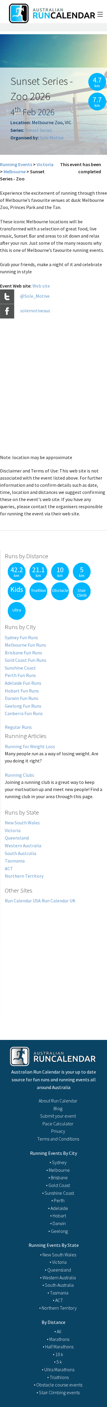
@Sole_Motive (35, 296)
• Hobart (58, 1216)
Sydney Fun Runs (21, 637)
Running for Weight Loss (30, 746)
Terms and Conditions (58, 1139)
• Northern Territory (58, 1308)
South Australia (20, 853)
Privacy (58, 1131)
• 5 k (58, 1362)
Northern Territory (24, 876)
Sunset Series (38, 130)
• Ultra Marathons (58, 1369)
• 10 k (58, 1354)
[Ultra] (15, 618)
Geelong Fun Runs (23, 706)
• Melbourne (58, 1170)
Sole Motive (52, 138)
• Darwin (58, 1223)
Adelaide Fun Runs (23, 683)
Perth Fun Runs (20, 675)
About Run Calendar (58, 1101)
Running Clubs (19, 775)
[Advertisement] (53, 964)
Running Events (16, 164)
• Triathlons (58, 1377)
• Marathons (58, 1339)
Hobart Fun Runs (22, 691)
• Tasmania (58, 1293)
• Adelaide (58, 1208)
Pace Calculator (58, 1124)
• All (58, 1331)
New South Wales (22, 823)
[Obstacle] (58, 598)
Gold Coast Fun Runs (25, 660)
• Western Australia (58, 1277)
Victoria (45, 164)
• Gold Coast (58, 1185)
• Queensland (58, 1270)
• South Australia (58, 1285)
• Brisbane (58, 1177)
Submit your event (58, 1116)
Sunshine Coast (20, 668)
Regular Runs (18, 727)
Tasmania (15, 861)
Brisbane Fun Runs (23, 653)
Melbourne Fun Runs (25, 645)
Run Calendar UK (58, 901)
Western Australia (23, 845)
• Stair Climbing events (58, 1392)
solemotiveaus (35, 310)
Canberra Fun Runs (24, 713)
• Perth (57, 1200)
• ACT (58, 1300)
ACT (9, 868)
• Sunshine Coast (58, 1193)
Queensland (17, 838)
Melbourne (15, 171)
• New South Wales (58, 1255)
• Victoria (58, 1262)
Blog (58, 1108)
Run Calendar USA (23, 901)
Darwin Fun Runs (21, 698)
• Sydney (58, 1162)
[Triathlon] (36, 598)
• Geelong (58, 1231)
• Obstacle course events (58, 1385)
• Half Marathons (58, 1347)
